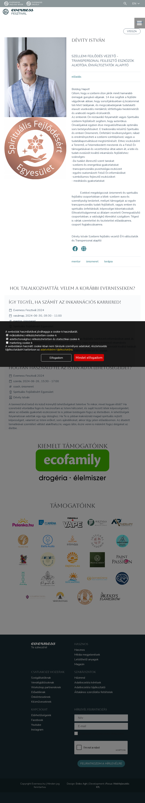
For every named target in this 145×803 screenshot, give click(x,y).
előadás (76, 77)
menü (139, 22)
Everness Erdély (37, 3)
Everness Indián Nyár (16, 3)
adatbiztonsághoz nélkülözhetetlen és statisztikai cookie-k (44, 339)
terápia (108, 261)
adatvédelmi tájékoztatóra (56, 349)
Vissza (132, 31)
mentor (76, 261)
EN (134, 4)
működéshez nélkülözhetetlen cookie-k (33, 335)
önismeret (92, 261)
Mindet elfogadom (89, 357)
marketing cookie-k (20, 343)
